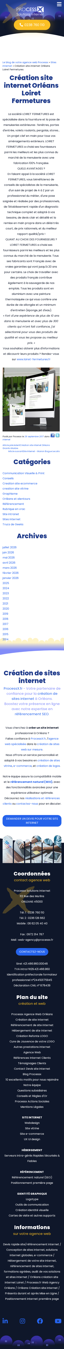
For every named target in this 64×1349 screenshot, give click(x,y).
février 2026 (11, 573)
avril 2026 (9, 563)
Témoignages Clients (32, 1063)
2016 (5, 629)
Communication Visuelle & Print (24, 473)
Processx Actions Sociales (32, 1101)
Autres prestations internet (32, 1047)
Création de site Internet (32, 1020)
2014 (6, 639)
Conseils (8, 478)
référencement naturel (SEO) (31, 782)
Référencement (13, 504)
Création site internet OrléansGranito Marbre (26, 447)
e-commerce (22, 766)
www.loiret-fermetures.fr (34, 359)
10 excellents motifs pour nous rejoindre (32, 1080)
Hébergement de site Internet (32, 1031)
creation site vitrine (16, 489)
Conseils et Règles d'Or (32, 1096)
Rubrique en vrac (14, 509)
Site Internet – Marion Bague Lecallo (34, 451)
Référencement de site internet (32, 1025)
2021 (5, 604)
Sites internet (11, 519)
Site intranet (11, 514)
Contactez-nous (32, 952)
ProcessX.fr (13, 688)
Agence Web (32, 1052)
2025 (6, 583)
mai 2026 (9, 558)
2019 (5, 614)
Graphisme (10, 494)
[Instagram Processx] (22, 1321)
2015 (5, 634)
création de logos (48, 766)
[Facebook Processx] (40, 1321)
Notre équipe (32, 1085)
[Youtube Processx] (58, 1321)
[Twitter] (57, 435)
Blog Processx (32, 1074)
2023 (6, 593)
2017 (5, 624)
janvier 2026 (11, 578)
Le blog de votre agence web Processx (25, 62)
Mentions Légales (32, 1107)
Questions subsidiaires (32, 1090)
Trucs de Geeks (13, 524)
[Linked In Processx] (5, 1321)
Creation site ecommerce (20, 483)
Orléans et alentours (16, 499)
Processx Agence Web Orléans (32, 1014)
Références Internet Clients (32, 1058)
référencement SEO (32, 714)
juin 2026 (8, 552)
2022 (6, 598)
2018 (5, 619)
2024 (6, 588)
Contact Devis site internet (32, 1069)
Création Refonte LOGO (32, 1036)
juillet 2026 (10, 547)
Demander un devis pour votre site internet (32, 821)
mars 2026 (10, 568)
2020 (6, 609)
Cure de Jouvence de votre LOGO (32, 1041)
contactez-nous (27, 804)
